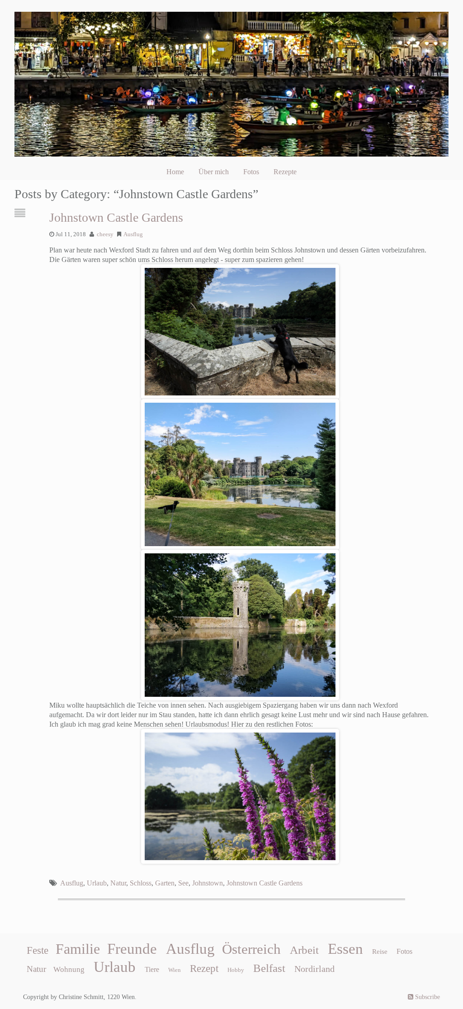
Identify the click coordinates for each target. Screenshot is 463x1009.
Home (175, 172)
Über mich (213, 172)
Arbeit (304, 949)
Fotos (251, 172)
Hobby (235, 969)
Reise (379, 951)
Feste (37, 950)
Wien (174, 969)
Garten (165, 883)
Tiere (152, 969)
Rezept (204, 968)
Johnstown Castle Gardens (116, 217)
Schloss (140, 883)
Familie (78, 949)
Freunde (132, 949)
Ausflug (133, 234)
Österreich (251, 949)
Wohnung (69, 969)
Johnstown (207, 883)
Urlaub (97, 883)
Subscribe (426, 997)
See (183, 883)
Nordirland (314, 969)
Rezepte (285, 172)
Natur (118, 883)
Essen (345, 949)
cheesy (105, 234)
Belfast (269, 967)
